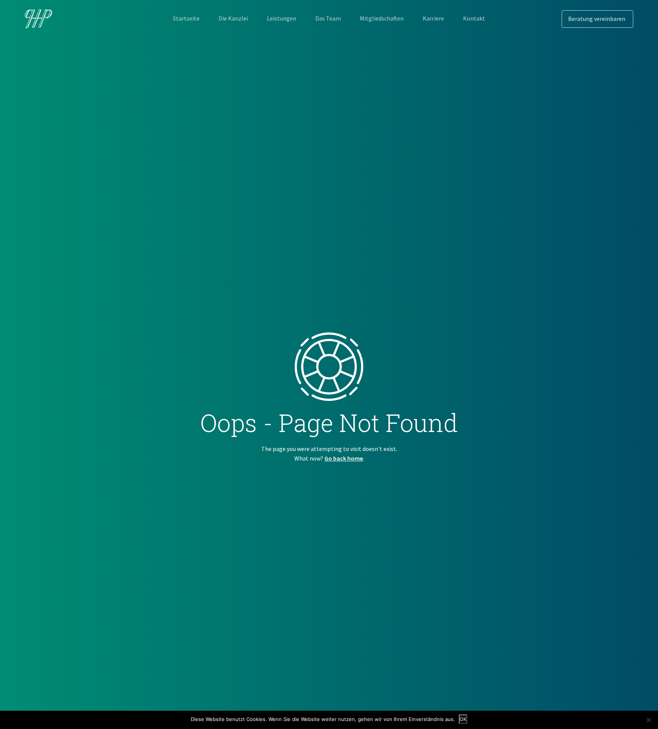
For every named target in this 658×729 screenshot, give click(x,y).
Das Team (328, 18)
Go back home (343, 458)
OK (463, 719)
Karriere (433, 18)
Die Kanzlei (233, 18)
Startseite (186, 18)
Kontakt (474, 18)
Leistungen (281, 18)
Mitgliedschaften (382, 18)
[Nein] (648, 720)
